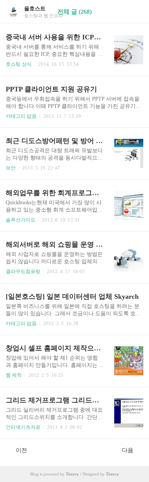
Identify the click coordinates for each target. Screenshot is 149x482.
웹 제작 (14, 375)
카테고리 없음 (21, 116)
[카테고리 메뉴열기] (135, 11)
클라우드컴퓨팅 (23, 271)
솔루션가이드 (21, 220)
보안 (11, 168)
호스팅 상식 (19, 64)
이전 (21, 450)
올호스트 (34, 8)
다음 (127, 450)
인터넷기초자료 (23, 427)
